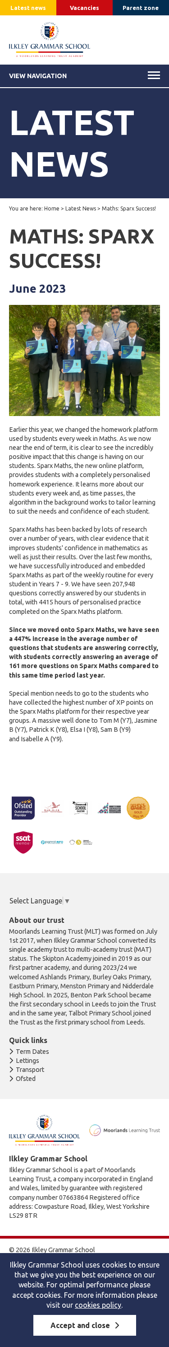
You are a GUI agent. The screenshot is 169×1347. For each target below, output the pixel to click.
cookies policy (98, 1305)
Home (51, 208)
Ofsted (26, 1078)
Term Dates (32, 1051)
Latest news (28, 8)
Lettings (27, 1060)
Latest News (80, 208)
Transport (30, 1069)
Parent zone (141, 8)
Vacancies (84, 8)
